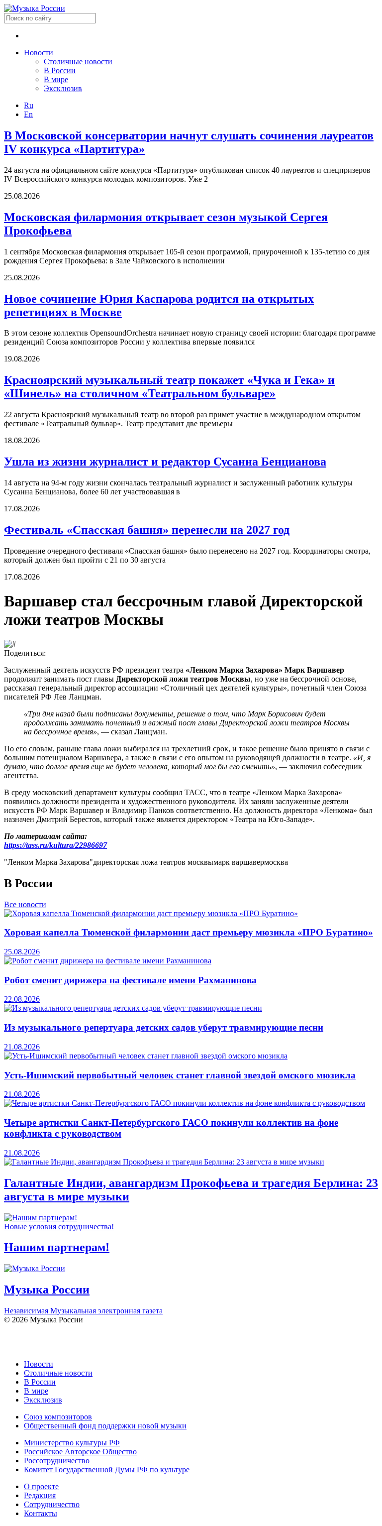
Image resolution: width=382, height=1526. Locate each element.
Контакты (40, 1513)
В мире (56, 79)
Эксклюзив (63, 88)
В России (60, 70)
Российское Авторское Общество (80, 1451)
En (28, 114)
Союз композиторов (58, 1416)
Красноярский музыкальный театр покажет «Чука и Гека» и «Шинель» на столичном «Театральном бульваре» (169, 386)
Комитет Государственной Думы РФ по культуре (107, 1469)
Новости (38, 52)
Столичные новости (78, 61)
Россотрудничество (57, 1460)
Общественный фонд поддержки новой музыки (105, 1425)
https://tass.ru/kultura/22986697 (55, 845)
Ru (28, 105)
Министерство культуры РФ (72, 1442)
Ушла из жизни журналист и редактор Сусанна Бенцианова (165, 461)
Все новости (25, 904)
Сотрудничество (52, 1504)
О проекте (41, 1486)
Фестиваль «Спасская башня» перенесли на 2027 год (146, 529)
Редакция (40, 1495)
